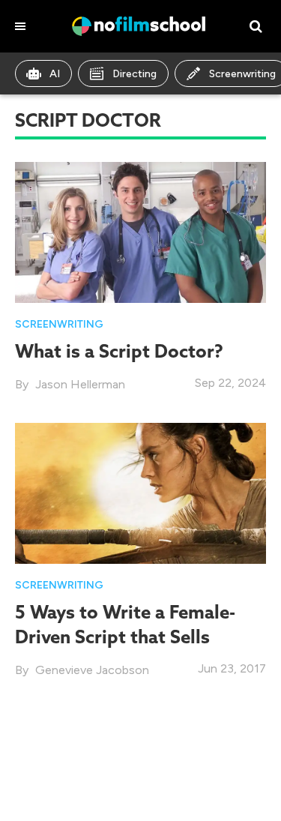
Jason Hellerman (80, 384)
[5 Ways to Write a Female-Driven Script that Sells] (140, 492)
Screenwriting (59, 324)
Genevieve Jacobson (92, 670)
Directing (134, 73)
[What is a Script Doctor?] (140, 231)
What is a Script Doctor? (119, 351)
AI (54, 73)
